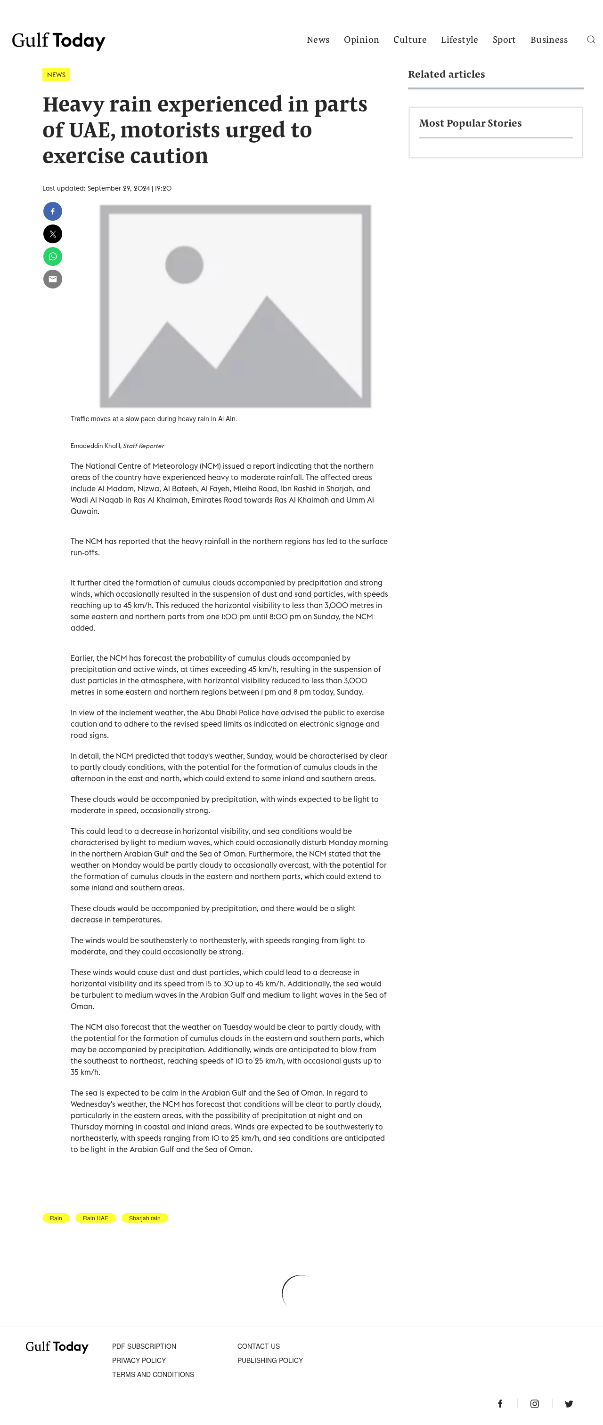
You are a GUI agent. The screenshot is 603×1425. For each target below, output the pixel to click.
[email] (52, 279)
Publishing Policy (270, 1360)
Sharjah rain (145, 1218)
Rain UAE (95, 1218)
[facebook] (52, 211)
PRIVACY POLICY (139, 1360)
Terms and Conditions (153, 1374)
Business (549, 40)
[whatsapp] (52, 256)
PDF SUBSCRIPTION (144, 1346)
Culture (410, 40)
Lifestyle (460, 40)
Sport (504, 40)
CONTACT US (258, 1346)
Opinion (362, 40)
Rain (56, 1218)
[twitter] (52, 233)
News (318, 40)
